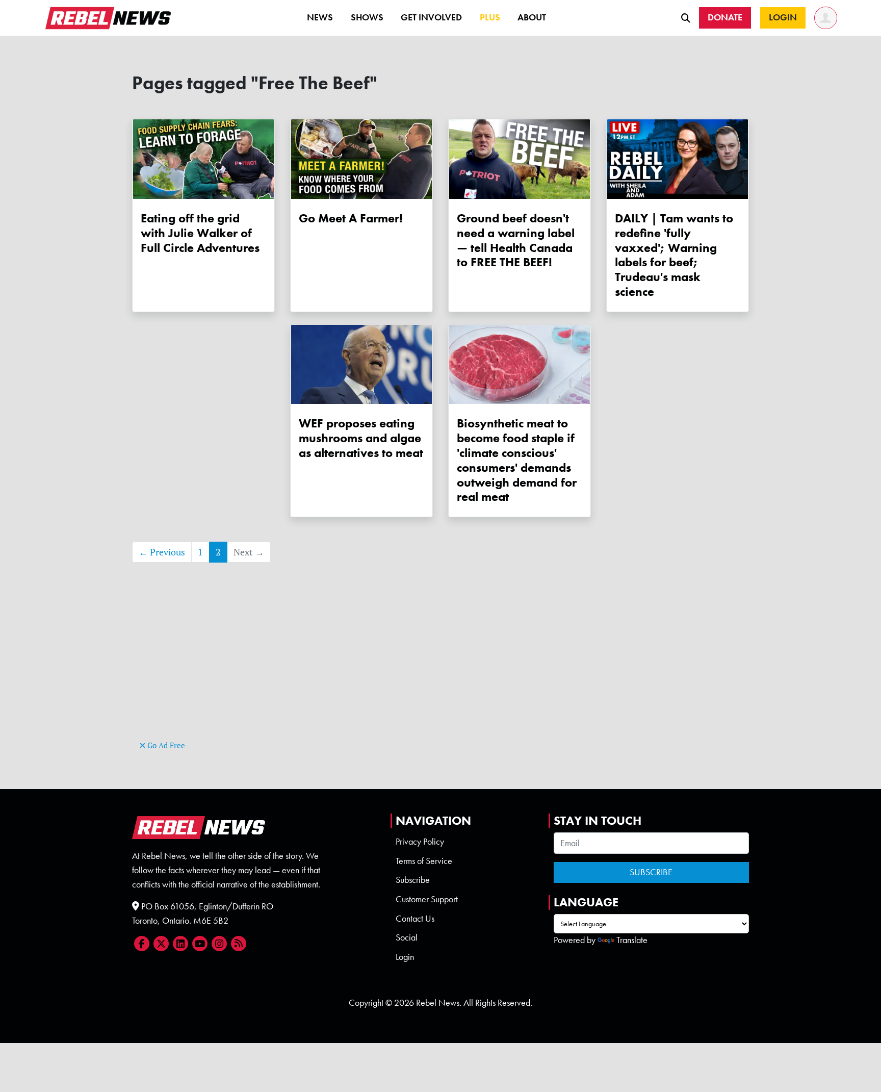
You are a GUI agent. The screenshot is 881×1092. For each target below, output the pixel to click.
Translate (631, 940)
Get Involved (431, 17)
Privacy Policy (420, 841)
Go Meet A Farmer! (351, 218)
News (320, 17)
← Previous (162, 552)
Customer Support (427, 899)
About (531, 17)
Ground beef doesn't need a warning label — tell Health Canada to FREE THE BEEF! (516, 240)
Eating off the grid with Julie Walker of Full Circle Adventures (200, 233)
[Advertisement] (440, 666)
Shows (367, 17)
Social (407, 937)
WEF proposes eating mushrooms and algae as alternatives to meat (361, 438)
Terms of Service (424, 861)
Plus (490, 17)
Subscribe (413, 880)
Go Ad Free (165, 745)
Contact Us (415, 918)
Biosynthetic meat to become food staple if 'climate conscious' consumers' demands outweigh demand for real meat (517, 459)
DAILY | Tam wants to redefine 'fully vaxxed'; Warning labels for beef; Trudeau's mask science (674, 254)
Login (405, 957)
